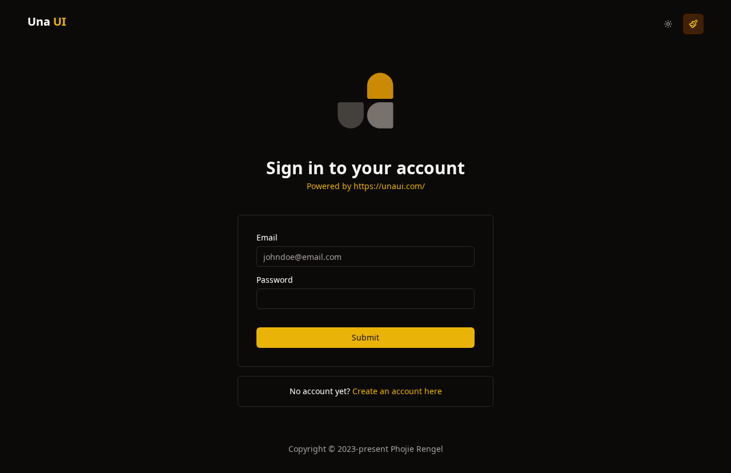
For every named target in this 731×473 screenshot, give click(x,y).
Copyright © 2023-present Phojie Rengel (365, 448)
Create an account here (397, 391)
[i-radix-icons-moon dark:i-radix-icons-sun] (668, 24)
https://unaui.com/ (389, 186)
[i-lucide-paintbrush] (693, 24)
